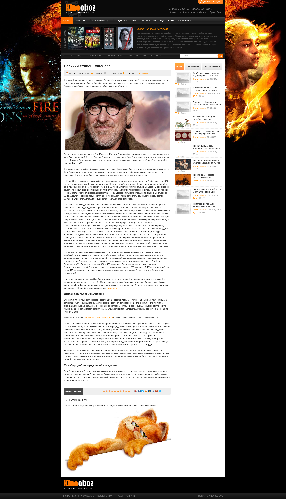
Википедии (112, 288)
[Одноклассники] (146, 391)
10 (129, 391)
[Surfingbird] (160, 391)
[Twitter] (142, 391)
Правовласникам (115, 56)
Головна (67, 20)
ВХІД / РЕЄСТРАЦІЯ (152, 56)
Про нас (66, 496)
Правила (120, 496)
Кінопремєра (82, 20)
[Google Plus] (156, 391)
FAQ (79, 56)
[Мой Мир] (149, 391)
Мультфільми (167, 20)
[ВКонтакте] (139, 391)
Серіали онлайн (148, 20)
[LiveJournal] (153, 391)
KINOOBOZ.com (216, 496)
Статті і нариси (185, 20)
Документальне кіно (126, 20)
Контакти (134, 56)
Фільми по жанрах (101, 20)
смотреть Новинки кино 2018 (98, 318)
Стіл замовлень (93, 56)
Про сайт (68, 56)
